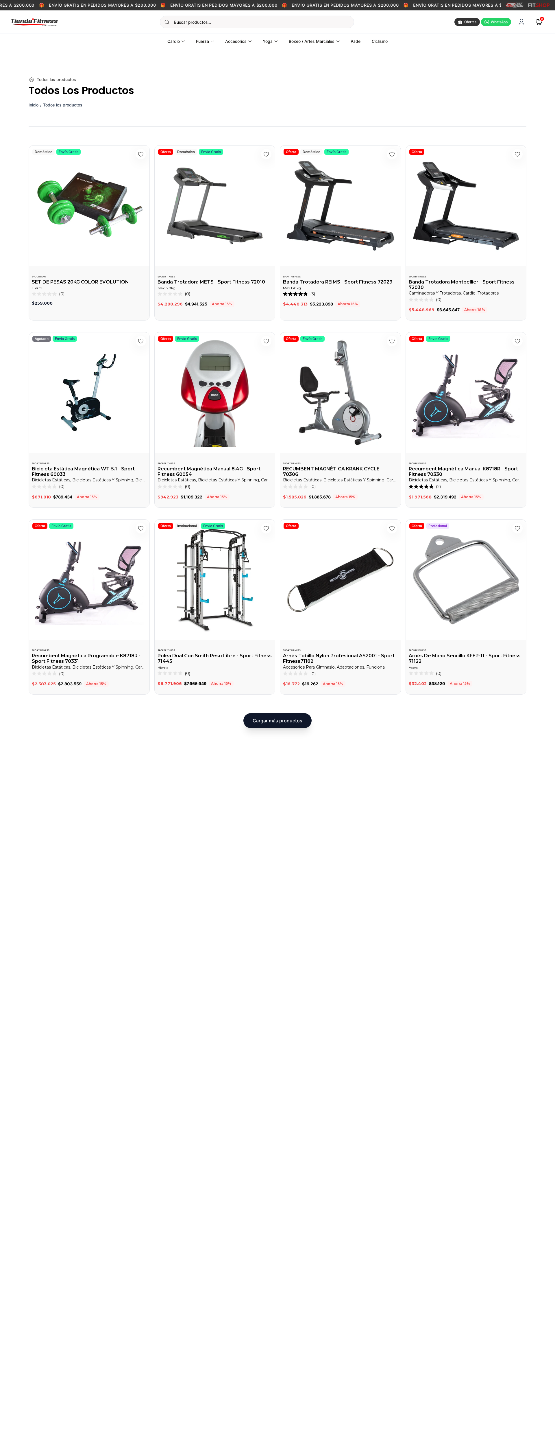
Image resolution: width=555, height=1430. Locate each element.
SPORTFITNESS (166, 276)
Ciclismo (380, 41)
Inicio (33, 104)
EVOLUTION (39, 276)
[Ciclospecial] (515, 5)
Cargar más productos (277, 721)
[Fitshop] (538, 5)
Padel (356, 41)
